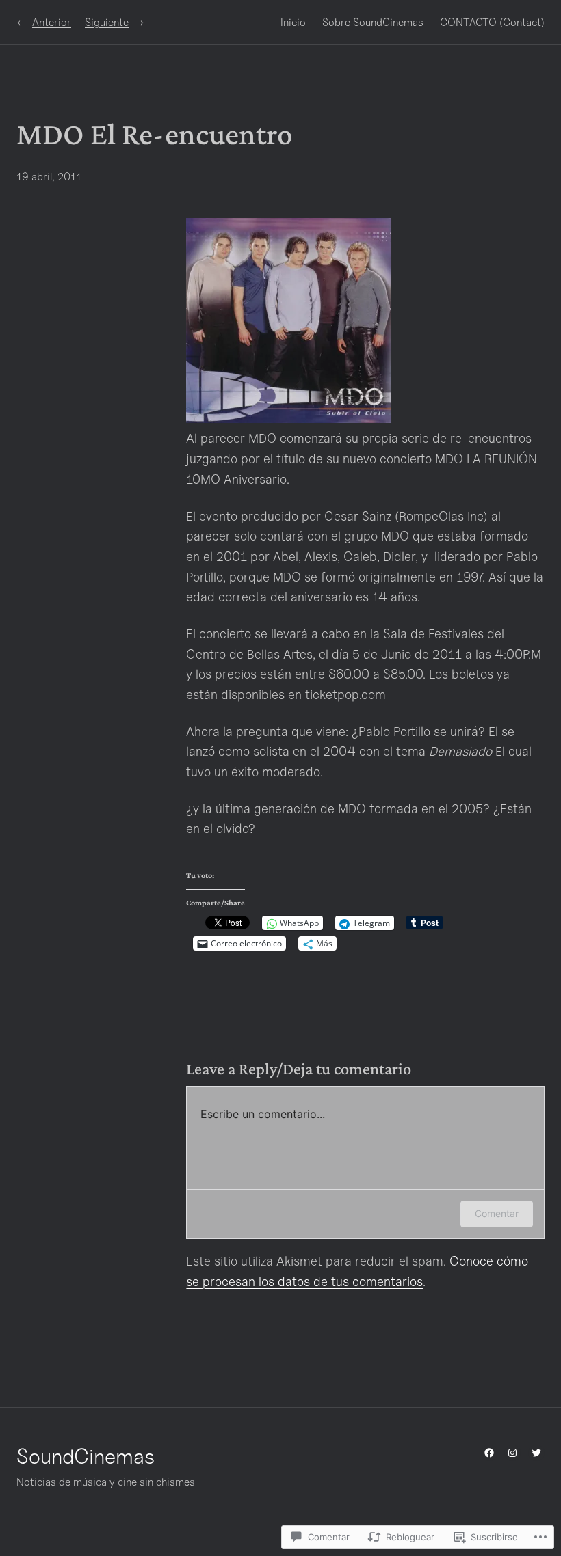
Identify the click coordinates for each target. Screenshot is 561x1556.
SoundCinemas (85, 1456)
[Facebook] (489, 1453)
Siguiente (107, 22)
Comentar (497, 1213)
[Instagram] (512, 1453)
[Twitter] (536, 1453)
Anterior (51, 22)
